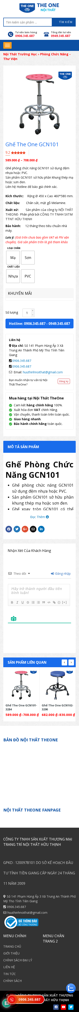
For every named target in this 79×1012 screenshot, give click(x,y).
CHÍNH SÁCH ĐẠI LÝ (17, 960)
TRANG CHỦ (12, 946)
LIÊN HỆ (9, 967)
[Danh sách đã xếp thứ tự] (33, 602)
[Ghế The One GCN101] (21, 685)
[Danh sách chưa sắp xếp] (38, 602)
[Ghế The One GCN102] (57, 685)
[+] (64, 602)
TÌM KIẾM (65, 22)
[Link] (54, 602)
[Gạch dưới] (22, 602)
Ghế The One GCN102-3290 (57, 707)
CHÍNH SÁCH (12, 981)
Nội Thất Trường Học (20, 54)
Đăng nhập (62, 573)
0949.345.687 (59, 323)
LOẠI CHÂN (13, 248)
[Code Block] (48, 602)
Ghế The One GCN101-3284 (21, 707)
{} (59, 602)
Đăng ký (63, 381)
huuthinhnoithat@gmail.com (43, 372)
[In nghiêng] (17, 602)
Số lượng (11, 312)
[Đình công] (27, 602)
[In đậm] (11, 602)
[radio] (13, 257)
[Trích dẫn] (43, 602)
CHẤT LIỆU (13, 267)
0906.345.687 (21, 361)
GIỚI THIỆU (11, 953)
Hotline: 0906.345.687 (27, 323)
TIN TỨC (9, 974)
